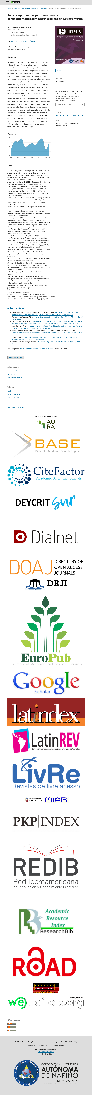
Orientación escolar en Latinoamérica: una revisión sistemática (36, 333)
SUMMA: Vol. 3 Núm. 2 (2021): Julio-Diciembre (56, 315)
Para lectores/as (12, 371)
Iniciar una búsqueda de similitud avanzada (36, 349)
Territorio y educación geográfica (47, 317)
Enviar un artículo (15, 357)
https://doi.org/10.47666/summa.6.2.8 (25, 41)
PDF (60, 71)
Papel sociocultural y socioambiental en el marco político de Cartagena (51, 337)
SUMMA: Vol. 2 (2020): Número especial (64, 324)
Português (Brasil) (14, 398)
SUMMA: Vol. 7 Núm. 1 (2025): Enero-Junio (28, 339)
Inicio (9, 9)
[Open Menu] (7, 2)
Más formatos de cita (64, 105)
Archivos (17, 9)
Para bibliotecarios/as (14, 378)
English (10, 391)
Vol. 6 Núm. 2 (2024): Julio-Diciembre (34, 9)
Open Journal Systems (15, 407)
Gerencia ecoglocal (45, 342)
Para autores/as (12, 374)
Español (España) (13, 394)
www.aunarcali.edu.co (46, 1052)
